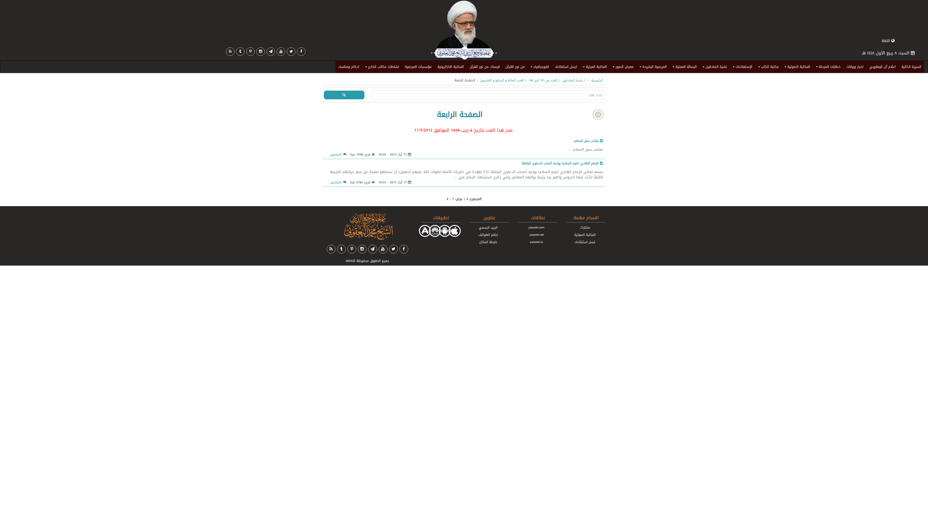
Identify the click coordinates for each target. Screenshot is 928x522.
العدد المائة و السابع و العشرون (502, 80)
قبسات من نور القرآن (485, 67)
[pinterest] (250, 51)
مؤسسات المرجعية (418, 67)
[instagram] (260, 51)
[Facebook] (301, 51)
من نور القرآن (515, 67)
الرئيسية (597, 80)
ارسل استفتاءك (566, 67)
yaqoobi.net (536, 235)
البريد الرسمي (488, 227)
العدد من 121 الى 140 (543, 80)
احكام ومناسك (348, 67)
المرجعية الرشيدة (652, 68)
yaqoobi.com (536, 227)
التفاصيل (336, 154)
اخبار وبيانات (854, 67)
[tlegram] (271, 51)
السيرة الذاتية (911, 67)
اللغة (886, 40)
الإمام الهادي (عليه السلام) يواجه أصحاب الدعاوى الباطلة (560, 163)
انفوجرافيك (539, 68)
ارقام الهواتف (488, 235)
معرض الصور (622, 68)
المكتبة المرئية (594, 68)
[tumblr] (240, 51)
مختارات (585, 227)
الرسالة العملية (684, 68)
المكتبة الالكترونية (450, 67)
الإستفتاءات (741, 68)
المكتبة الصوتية (796, 68)
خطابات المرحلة (827, 68)
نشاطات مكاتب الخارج (381, 68)
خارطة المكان (488, 242)
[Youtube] (281, 51)
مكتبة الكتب (768, 68)
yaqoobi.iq (536, 242)
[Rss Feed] (230, 51)
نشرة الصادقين (714, 68)
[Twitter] (291, 51)
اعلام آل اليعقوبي (882, 67)
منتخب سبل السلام (586, 141)
